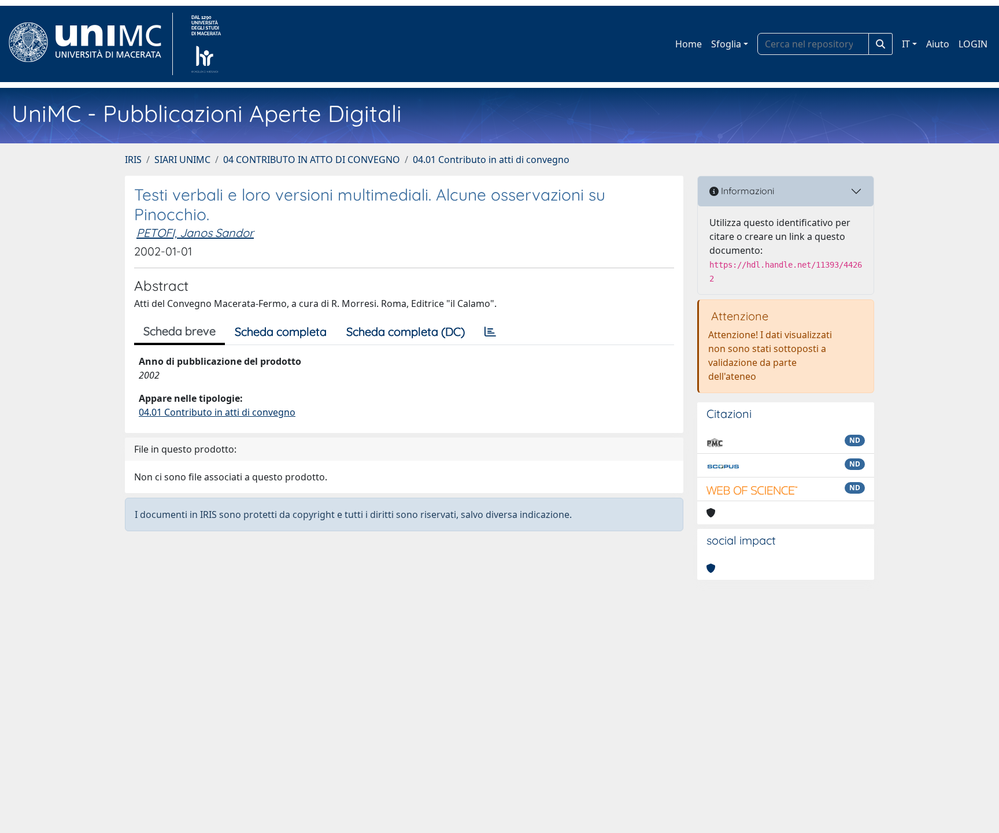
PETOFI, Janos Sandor (195, 232)
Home (688, 44)
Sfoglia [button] (726, 44)
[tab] (490, 332)
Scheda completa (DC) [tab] (405, 331)
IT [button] (906, 44)
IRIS (133, 159)
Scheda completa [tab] (281, 331)
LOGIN (973, 44)
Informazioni (746, 191)
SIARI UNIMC (182, 159)
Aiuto (937, 44)
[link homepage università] (206, 44)
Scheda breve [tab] (179, 331)
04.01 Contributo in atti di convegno (491, 159)
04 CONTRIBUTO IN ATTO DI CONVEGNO (311, 159)
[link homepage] (90, 44)
